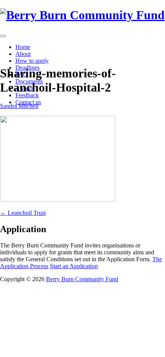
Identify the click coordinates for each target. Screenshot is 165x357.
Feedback (27, 95)
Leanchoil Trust (23, 213)
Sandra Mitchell (19, 106)
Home (22, 47)
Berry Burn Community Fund (82, 279)
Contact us (28, 102)
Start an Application (74, 266)
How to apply (32, 60)
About (23, 54)
